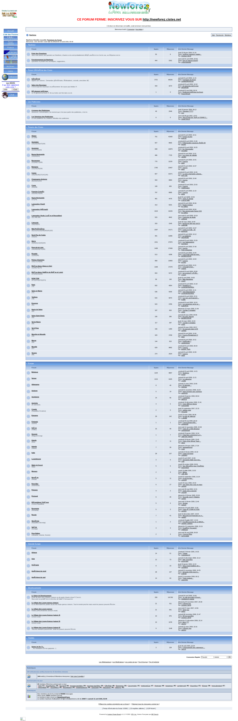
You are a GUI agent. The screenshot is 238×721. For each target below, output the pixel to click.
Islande (34, 446)
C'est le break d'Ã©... (190, 422)
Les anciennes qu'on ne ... (191, 304)
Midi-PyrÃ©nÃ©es (38, 229)
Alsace (34, 136)
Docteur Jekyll (186, 56)
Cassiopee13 (185, 555)
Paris (33, 285)
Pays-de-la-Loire (37, 247)
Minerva (184, 399)
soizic (183, 312)
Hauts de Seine (37, 309)
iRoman (204, 686)
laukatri (183, 505)
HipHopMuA (42, 687)
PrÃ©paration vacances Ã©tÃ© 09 (193, 143)
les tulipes (184, 206)
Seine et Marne (37, 291)
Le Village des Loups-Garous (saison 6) (46, 627)
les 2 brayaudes (187, 149)
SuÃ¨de (34, 527)
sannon (183, 486)
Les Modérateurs (118, 662)
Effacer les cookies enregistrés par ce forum (114, 704)
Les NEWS (10, 83)
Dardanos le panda (187, 599)
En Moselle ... (187, 385)
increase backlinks (76, 686)
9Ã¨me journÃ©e (188, 616)
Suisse (34, 378)
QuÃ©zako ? (186, 341)
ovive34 (184, 480)
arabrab (183, 573)
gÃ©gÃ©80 (185, 237)
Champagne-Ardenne (39, 179)
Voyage (185, 503)
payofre (183, 511)
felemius (184, 387)
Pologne (35, 490)
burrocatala (185, 536)
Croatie (34, 409)
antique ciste (187, 410)
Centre (34, 173)
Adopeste (184, 231)
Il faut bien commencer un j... (192, 435)
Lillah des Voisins (187, 436)
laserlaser (184, 244)
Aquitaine (35, 142)
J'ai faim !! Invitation (188, 310)
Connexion (130, 29)
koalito (183, 299)
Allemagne (35, 384)
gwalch (183, 517)
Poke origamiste (186, 250)
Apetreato (158, 686)
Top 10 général (154, 662)
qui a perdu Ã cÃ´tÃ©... (190, 273)
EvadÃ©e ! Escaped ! (190, 528)
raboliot (183, 157)
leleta (183, 194)
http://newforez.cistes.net (162, 19)
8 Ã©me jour (187, 603)
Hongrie (34, 434)
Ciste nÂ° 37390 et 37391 (191, 509)
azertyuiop (184, 561)
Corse (34, 185)
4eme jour (186, 610)
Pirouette (184, 412)
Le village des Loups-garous (42, 609)
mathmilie (184, 225)
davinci (183, 624)
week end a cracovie (190, 491)
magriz (183, 498)
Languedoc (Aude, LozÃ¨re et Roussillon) (47, 215)
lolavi (183, 163)
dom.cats (184, 175)
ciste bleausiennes (188, 292)
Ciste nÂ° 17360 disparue (191, 429)
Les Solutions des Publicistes (42, 116)
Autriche (35, 403)
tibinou (185, 472)
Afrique (34, 552)
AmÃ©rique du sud (38, 577)
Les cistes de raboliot (189, 155)
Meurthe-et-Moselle (38, 334)
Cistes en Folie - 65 (188, 229)
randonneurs (185, 343)
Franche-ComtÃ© (38, 191)
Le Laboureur (187, 379)
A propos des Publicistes (41, 110)
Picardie (34, 253)
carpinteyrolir (181, 686)
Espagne (35, 415)
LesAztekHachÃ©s (187, 287)
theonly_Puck (185, 349)
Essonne (35, 303)
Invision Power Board (114, 714)
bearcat (183, 138)
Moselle (34, 347)
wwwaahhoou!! (188, 447)
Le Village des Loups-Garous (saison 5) (46, 621)
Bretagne (35, 167)
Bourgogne (36, 160)
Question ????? (188, 111)
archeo (183, 262)
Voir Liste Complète (77, 676)
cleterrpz (118, 687)
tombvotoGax (145, 686)
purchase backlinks (93, 686)
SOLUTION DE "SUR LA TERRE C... (195, 117)
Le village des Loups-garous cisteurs (45, 603)
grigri (40, 686)
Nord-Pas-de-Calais (39, 235)
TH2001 (31, 638)
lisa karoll (63, 686)
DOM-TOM (35, 278)
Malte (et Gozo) (37, 465)
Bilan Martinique (187, 279)
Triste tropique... (187, 578)
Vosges (34, 353)
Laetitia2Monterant (187, 81)
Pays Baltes (36, 533)
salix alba (184, 474)
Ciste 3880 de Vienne (190, 404)
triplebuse (184, 529)
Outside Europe (34, 544)
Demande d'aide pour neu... (192, 460)
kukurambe (185, 405)
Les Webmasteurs (105, 662)
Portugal (35, 496)
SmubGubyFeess (63, 697)
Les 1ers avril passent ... (190, 298)
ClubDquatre (185, 188)
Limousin (35, 222)
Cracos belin (185, 200)
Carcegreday (132, 686)
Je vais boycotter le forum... (192, 597)
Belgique (35, 372)
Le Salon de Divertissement (41, 596)
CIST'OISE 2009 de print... (191, 254)
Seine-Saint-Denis (38, 316)
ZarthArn (184, 455)
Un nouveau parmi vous (190, 86)
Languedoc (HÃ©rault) (40, 209)
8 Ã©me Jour (187, 628)
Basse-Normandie (38, 154)
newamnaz (169, 686)
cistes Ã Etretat (187, 198)
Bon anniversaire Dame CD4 (192, 211)
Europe (31, 363)
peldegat (184, 219)
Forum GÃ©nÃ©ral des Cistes (40, 70)
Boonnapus (120, 686)
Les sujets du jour (131, 662)
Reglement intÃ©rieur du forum (192, 92)
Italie (33, 453)
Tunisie (184, 553)
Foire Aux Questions (39, 53)
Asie (33, 559)
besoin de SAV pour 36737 (191, 223)
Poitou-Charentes (38, 260)
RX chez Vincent (188, 316)
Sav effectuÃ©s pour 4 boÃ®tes (193, 466)
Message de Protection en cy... (193, 515)
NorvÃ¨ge (35, 477)
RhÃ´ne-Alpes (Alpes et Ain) (42, 266)
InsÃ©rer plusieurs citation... (192, 54)
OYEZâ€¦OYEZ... (188, 267)
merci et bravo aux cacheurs (192, 391)
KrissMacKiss (50, 686)
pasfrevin (184, 393)
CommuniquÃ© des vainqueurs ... (193, 647)
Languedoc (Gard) (38, 204)
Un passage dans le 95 (190, 329)
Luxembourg (36, 459)
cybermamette (186, 62)
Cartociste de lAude (189, 217)
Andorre (34, 391)
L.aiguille (184, 418)
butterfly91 (184, 306)
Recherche (220, 35)
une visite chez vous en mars (192, 484)
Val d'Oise (35, 328)
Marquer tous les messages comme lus (145, 704)
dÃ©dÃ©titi (184, 87)
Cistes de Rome (188, 453)
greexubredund (217, 686)
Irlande (34, 440)
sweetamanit (185, 430)
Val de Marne (36, 322)
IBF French (154, 714)
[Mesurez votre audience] (23, 720)
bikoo (183, 443)
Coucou (185, 161)
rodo (182, 461)
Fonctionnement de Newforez (42, 60)
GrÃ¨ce (34, 428)
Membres (228, 35)
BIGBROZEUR (186, 256)
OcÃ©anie (35, 565)
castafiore (184, 567)
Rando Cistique (187, 205)
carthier (183, 330)
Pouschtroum (185, 94)
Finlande (35, 422)
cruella (183, 381)
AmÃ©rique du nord (39, 571)
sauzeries (184, 580)
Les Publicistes (34, 102)
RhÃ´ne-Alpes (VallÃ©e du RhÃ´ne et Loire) (47, 272)
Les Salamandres (188, 242)
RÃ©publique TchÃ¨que (40, 502)
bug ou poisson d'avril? (190, 60)
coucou (184, 167)
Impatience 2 (186, 285)
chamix (183, 268)
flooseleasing (67, 687)
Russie (34, 515)
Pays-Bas (35, 484)
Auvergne (35, 148)
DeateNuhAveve (81, 687)
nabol (183, 355)
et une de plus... (188, 478)
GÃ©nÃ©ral (36, 79)
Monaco (34, 471)
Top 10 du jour (143, 662)
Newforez (32, 35)
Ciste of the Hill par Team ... (192, 441)
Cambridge (186, 398)
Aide (213, 35)
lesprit (183, 374)
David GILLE (185, 119)
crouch (183, 275)
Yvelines (34, 297)
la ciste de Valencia (189, 416)
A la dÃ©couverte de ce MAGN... (193, 522)
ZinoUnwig (95, 687)
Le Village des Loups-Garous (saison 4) (46, 615)
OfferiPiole (108, 686)
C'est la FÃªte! (187, 534)
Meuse (34, 340)
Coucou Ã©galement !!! (190, 335)
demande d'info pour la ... (190, 572)
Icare (183, 449)
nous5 (183, 281)
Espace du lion (187, 136)
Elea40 (183, 144)
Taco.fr (183, 649)
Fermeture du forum (54, 40)
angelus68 (184, 424)
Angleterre (35, 397)
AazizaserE (107, 687)
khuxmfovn (194, 686)
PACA (34, 241)
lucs (182, 113)
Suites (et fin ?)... (38, 647)
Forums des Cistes (35, 127)
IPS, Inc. (134, 714)
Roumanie (35, 508)
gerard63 (184, 151)
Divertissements (34, 588)
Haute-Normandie (38, 198)
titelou (183, 611)
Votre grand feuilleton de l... (191, 566)
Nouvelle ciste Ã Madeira (191, 497)
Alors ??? (185, 622)
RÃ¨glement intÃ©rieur (40, 91)
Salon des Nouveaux (39, 85)
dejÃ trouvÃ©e (187, 559)
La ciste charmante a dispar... (192, 174)
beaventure (185, 467)
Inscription (139, 29)
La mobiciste (186, 236)
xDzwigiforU (55, 687)
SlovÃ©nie (35, 521)
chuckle (184, 492)
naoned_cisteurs (187, 523)
